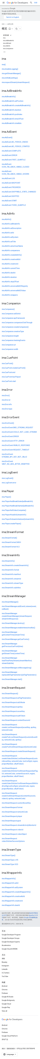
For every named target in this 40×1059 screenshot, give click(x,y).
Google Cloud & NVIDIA (9, 949)
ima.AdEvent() (7, 137)
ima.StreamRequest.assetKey (13, 711)
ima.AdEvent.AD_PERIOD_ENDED (15, 142)
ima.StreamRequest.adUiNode (13, 702)
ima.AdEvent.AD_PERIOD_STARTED (16, 146)
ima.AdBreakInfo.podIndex (12, 114)
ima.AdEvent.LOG (8, 178)
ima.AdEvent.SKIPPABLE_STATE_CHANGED (19, 192)
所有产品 (5, 1039)
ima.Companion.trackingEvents (13, 340)
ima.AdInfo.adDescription (11, 228)
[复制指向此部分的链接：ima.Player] (16, 491)
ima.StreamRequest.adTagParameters (16, 698)
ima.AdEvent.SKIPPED (10, 196)
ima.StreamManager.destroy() (13, 623)
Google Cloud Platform (10, 1036)
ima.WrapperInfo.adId (10, 883)
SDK (3, 24)
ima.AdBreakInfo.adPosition (12, 101)
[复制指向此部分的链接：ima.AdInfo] (17, 214)
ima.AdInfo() (6, 219)
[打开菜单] (3, 2)
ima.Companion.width (10, 349)
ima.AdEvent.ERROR (9, 155)
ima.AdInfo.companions (11, 250)
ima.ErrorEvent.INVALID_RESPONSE (16, 445)
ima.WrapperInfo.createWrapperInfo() (16, 892)
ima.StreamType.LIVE (10, 860)
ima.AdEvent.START (9, 201)
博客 (3, 958)
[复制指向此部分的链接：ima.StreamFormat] (26, 532)
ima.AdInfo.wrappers (10, 295)
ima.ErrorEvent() (8, 423)
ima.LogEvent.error (9, 483)
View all (4, 1011)
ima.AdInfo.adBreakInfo (11, 224)
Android (4, 986)
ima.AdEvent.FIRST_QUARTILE (13, 160)
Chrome (4, 989)
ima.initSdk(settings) (10, 78)
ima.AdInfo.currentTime (11, 268)
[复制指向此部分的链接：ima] (8, 59)
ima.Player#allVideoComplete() (14, 510)
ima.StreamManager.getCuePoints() (15, 639)
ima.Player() (6, 497)
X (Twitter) (5, 973)
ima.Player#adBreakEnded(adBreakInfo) (17, 501)
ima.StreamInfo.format (10, 570)
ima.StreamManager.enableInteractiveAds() (18, 628)
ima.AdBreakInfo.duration (11, 110)
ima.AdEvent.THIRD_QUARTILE (14, 205)
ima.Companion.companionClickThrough (17, 322)
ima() (4, 64)
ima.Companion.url (9, 345)
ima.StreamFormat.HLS (11, 547)
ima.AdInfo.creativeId (10, 264)
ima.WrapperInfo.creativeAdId (13, 896)
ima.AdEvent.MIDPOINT (11, 183)
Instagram (5, 966)
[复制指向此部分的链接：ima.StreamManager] (28, 596)
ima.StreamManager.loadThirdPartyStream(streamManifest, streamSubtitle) (17, 660)
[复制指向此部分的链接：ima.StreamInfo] (22, 555)
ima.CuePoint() (7, 363)
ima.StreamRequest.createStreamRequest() (18, 751)
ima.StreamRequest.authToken (13, 716)
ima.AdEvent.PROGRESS (11, 187)
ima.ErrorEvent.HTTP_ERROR (13, 441)
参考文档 (10, 24)
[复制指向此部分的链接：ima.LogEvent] (20, 472)
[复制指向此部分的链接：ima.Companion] (23, 303)
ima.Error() (6, 395)
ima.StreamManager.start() (12, 679)
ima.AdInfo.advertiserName (12, 246)
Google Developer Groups (10, 938)
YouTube (5, 976)
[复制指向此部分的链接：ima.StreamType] (23, 850)
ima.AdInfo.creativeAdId (11, 259)
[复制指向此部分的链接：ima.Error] (15, 390)
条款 (3, 1048)
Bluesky (4, 962)
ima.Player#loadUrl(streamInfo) (14, 515)
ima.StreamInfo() (8, 561)
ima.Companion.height (10, 336)
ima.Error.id (6, 400)
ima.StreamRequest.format (12, 807)
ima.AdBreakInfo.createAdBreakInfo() (16, 105)
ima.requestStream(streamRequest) (16, 82)
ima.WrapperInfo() (9, 879)
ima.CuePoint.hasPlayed (11, 377)
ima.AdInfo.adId (8, 233)
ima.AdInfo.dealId (8, 273)
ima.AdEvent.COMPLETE (11, 151)
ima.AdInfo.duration (9, 277)
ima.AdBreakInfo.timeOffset (12, 119)
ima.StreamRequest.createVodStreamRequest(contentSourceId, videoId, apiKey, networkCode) (19, 796)
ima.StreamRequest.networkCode (15, 812)
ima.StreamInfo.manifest (11, 574)
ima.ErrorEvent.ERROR (10, 436)
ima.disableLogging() (10, 69)
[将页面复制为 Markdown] (17, 29)
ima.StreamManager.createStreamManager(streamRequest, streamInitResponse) (17, 616)
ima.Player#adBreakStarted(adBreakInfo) (18, 506)
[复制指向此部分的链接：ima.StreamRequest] (27, 688)
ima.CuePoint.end (8, 372)
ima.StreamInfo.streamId (11, 579)
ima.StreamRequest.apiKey (12, 707)
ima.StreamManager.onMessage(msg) (16, 668)
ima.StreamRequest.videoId (12, 830)
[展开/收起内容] (10, 35)
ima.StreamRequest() (10, 693)
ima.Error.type (7, 409)
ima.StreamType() (8, 855)
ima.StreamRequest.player (12, 816)
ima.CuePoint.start (9, 381)
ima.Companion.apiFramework (13, 318)
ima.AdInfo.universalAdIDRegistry (15, 286)
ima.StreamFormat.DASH (11, 542)
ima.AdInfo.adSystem (10, 237)
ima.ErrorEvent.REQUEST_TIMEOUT (15, 450)
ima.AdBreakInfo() (9, 97)
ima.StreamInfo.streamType (12, 583)
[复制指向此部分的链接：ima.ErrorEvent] (21, 417)
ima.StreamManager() (10, 602)
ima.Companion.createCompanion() (15, 327)
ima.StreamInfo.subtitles (11, 588)
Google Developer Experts (11, 942)
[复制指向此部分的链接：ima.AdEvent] (19, 132)
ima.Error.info (7, 404)
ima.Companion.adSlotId (11, 314)
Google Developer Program (11, 935)
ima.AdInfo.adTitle (9, 242)
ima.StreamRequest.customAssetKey (16, 803)
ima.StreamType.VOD (10, 864)
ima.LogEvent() (7, 478)
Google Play (6, 1007)
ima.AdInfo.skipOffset (10, 282)
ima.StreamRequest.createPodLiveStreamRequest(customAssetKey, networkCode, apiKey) (19, 737)
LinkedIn (5, 969)
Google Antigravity (8, 1000)
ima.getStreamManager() (11, 73)
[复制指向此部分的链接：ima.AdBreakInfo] (24, 91)
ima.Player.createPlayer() (11, 524)
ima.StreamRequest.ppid (11, 821)
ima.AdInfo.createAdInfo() (12, 255)
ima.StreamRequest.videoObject (14, 834)
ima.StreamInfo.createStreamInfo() (15, 565)
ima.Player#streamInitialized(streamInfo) (18, 519)
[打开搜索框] (31, 2)
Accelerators (6, 945)
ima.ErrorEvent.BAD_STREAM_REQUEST (17, 427)
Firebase (5, 993)
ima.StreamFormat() (9, 538)
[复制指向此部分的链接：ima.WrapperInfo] (24, 873)
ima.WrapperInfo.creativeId (12, 901)
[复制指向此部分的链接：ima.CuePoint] (20, 358)
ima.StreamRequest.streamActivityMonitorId (19, 825)
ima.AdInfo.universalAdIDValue (14, 290)
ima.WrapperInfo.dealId (11, 905)
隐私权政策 (11, 1048)
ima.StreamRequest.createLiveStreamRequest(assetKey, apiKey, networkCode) (19, 727)
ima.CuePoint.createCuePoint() (13, 368)
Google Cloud (6, 1004)
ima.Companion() (8, 309)
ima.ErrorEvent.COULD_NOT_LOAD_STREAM (19, 432)
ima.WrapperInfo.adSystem (12, 887)
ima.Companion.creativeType (13, 331)
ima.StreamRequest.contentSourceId (16, 720)
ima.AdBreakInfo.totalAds (11, 123)
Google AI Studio (7, 997)
